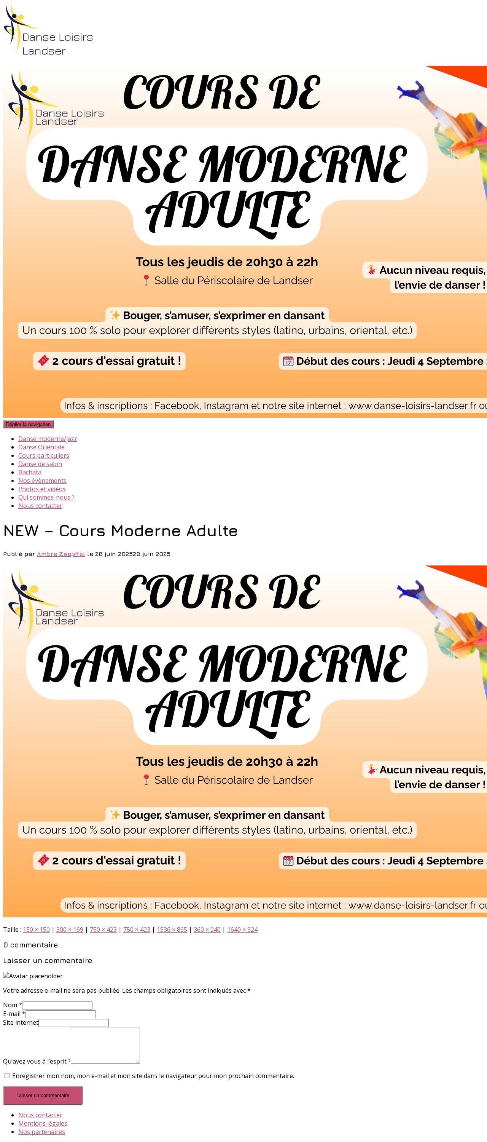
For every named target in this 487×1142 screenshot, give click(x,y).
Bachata (29, 472)
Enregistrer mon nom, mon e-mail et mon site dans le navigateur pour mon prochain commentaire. (153, 1076)
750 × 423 (103, 929)
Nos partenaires (41, 1132)
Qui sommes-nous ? (46, 497)
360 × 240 (207, 929)
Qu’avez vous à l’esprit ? (37, 1061)
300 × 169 (69, 929)
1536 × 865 (172, 929)
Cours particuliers (43, 455)
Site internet (20, 1022)
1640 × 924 (242, 929)
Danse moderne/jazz (47, 438)
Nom (12, 1005)
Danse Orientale (41, 447)
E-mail (14, 1013)
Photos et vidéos (42, 489)
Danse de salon (40, 464)
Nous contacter (40, 506)
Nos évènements (42, 480)
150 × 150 (36, 929)
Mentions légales (42, 1123)
